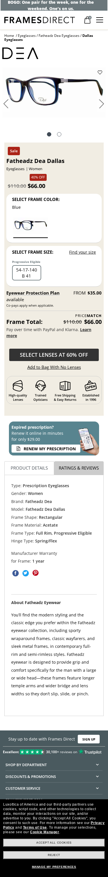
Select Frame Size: (32, 252)
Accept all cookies (54, 842)
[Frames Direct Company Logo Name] (39, 19)
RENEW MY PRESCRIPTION (50, 448)
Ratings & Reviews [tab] (79, 468)
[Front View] (59, 135)
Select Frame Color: (36, 199)
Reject (54, 855)
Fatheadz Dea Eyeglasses (59, 35)
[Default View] (49, 135)
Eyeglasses (27, 35)
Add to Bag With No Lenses (54, 367)
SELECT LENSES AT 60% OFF (54, 354)
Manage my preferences (54, 866)
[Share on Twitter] (25, 573)
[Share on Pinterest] (36, 573)
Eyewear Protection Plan (33, 293)
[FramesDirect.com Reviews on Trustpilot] (54, 751)
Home (9, 35)
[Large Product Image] (54, 94)
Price (88, 316)
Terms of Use (35, 827)
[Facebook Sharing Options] (15, 573)
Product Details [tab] (29, 468)
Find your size (82, 252)
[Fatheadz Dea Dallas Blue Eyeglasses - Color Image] (30, 227)
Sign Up (88, 739)
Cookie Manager (44, 832)
